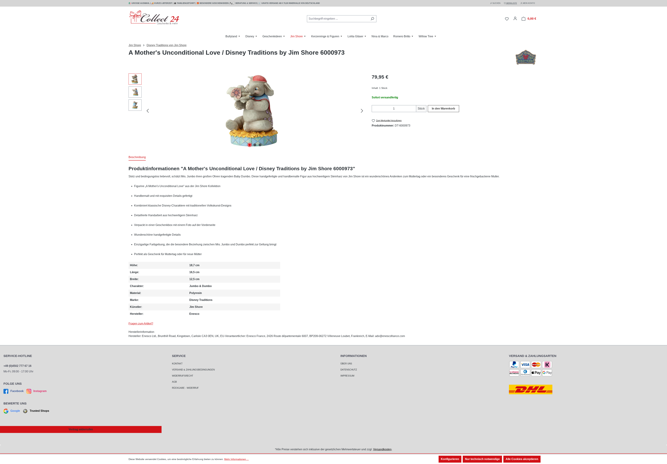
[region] (246, 110)
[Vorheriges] (147, 110)
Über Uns (346, 363)
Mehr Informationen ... (236, 459)
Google (15, 410)
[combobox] (337, 18)
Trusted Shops (39, 410)
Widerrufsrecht (182, 375)
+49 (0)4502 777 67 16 (17, 365)
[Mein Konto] (515, 18)
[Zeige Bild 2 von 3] (254, 145)
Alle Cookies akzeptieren (522, 459)
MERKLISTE (511, 3)
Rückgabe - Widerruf (185, 388)
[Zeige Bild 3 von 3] (260, 145)
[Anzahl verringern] (374, 108)
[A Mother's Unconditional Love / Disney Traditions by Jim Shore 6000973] (254, 110)
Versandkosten (382, 449)
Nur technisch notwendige (482, 459)
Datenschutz (348, 369)
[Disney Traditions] (525, 57)
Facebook (17, 391)
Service (179, 356)
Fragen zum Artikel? (141, 323)
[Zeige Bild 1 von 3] (249, 145)
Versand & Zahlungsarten (532, 356)
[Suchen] (372, 18)
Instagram (40, 391)
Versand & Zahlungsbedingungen (193, 369)
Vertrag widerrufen (81, 429)
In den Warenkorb (443, 108)
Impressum (347, 375)
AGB (174, 382)
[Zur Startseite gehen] (155, 18)
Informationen (353, 356)
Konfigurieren (450, 459)
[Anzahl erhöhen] (414, 108)
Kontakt (177, 363)
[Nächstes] (362, 110)
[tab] (137, 157)
